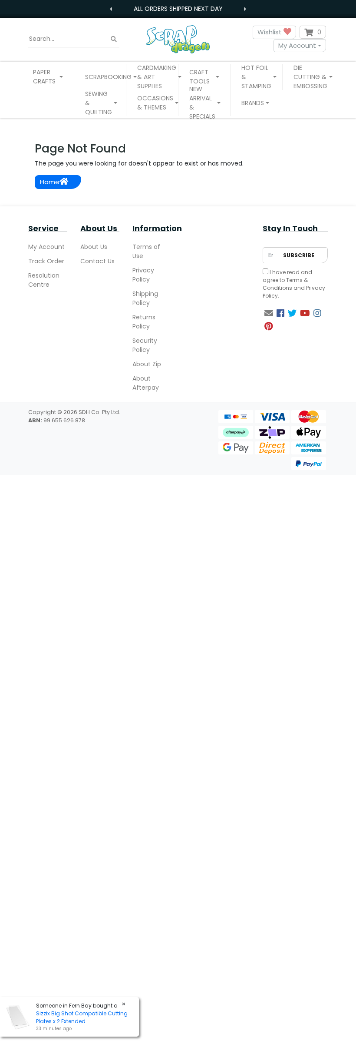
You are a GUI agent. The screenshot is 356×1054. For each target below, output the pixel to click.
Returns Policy (143, 322)
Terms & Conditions (285, 284)
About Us (93, 246)
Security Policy (144, 345)
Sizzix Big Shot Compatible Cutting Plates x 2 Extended (82, 1017)
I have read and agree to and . (294, 283)
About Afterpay (145, 383)
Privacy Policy (143, 275)
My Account (297, 45)
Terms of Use (146, 251)
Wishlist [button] (270, 31)
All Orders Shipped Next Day (178, 8)
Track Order (46, 261)
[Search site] (113, 39)
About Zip (146, 364)
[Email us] (268, 313)
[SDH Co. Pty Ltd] (178, 39)
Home (49, 181)
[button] (48, 77)
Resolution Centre (43, 280)
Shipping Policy (145, 298)
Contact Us (97, 261)
